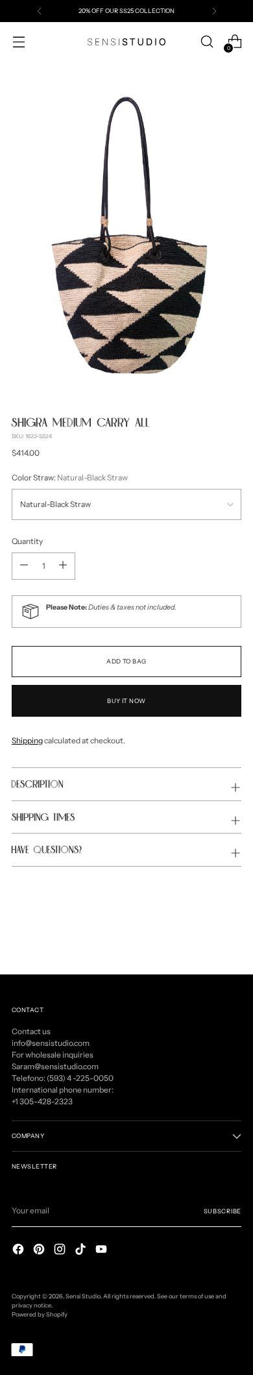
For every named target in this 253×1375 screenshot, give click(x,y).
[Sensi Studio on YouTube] (102, 1251)
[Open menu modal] (18, 42)
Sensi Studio (83, 1296)
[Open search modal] (206, 42)
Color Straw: (70, 477)
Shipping (27, 740)
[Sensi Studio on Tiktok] (82, 1251)
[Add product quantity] (24, 566)
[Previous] (39, 11)
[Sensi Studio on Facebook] (19, 1251)
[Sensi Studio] (126, 41)
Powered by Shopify (39, 1314)
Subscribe (222, 1211)
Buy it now (126, 700)
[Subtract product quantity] (63, 566)
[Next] (214, 11)
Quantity (27, 541)
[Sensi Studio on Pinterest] (40, 1251)
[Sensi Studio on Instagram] (61, 1251)
